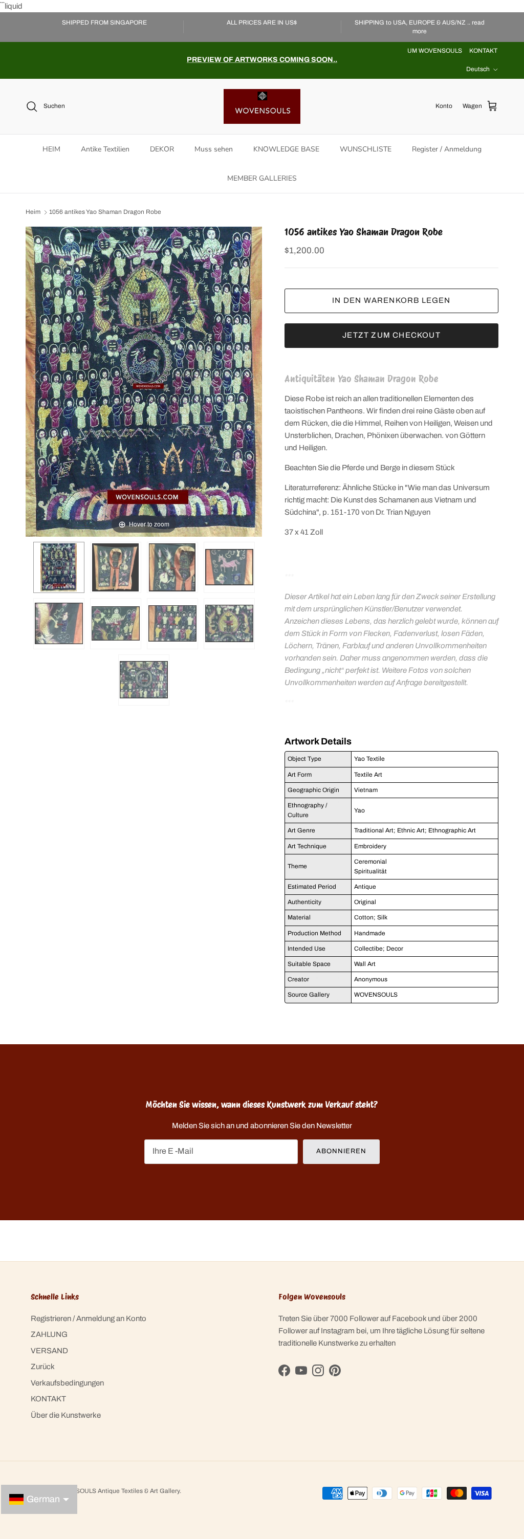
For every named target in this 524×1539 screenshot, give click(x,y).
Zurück (43, 1366)
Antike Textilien (105, 149)
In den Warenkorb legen (391, 300)
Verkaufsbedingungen (67, 1383)
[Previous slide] (36, 376)
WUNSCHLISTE (365, 149)
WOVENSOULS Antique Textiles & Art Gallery (116, 1490)
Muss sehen (213, 149)
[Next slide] (252, 376)
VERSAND (49, 1351)
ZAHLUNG (49, 1334)
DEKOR (162, 149)
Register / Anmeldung (447, 149)
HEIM (51, 149)
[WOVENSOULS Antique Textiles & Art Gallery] (262, 106)
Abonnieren (341, 1151)
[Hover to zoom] (144, 381)
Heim (33, 212)
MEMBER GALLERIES (262, 178)
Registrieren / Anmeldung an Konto (88, 1318)
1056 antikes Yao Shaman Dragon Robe (105, 212)
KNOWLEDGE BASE (286, 149)
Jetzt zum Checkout (391, 335)
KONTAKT (483, 50)
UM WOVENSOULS (434, 50)
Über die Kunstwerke (66, 1415)
